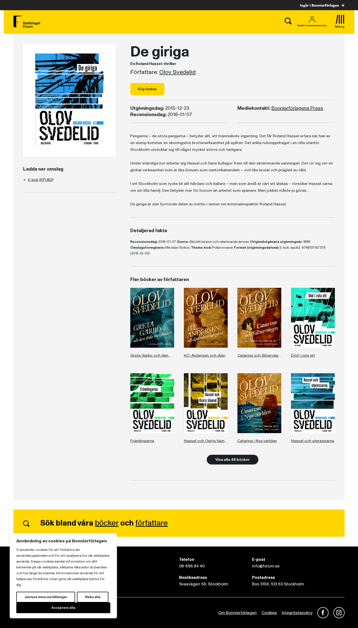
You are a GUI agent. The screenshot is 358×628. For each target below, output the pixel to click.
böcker (107, 523)
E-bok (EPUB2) (40, 179)
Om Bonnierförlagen (237, 613)
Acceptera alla (63, 607)
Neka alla (92, 597)
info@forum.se (266, 566)
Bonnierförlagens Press (297, 108)
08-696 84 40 (192, 566)
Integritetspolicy (297, 613)
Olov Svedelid (177, 72)
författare (151, 523)
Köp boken (147, 89)
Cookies (269, 613)
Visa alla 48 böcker (232, 459)
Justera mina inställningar (46, 597)
